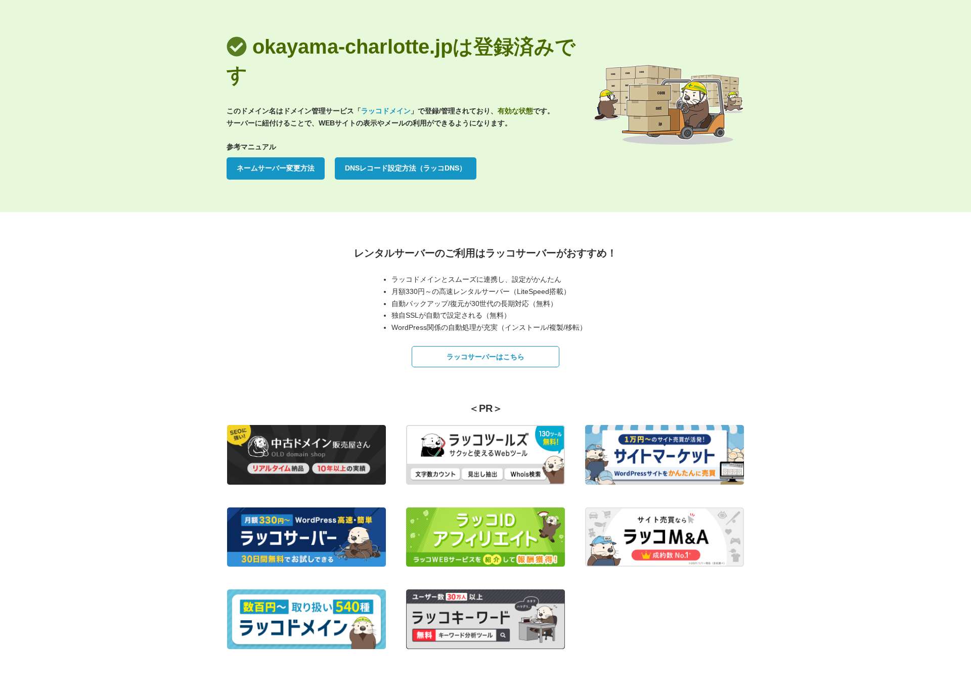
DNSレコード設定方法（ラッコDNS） (405, 168)
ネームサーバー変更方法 (276, 168)
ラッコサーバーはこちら (485, 357)
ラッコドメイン (386, 111)
